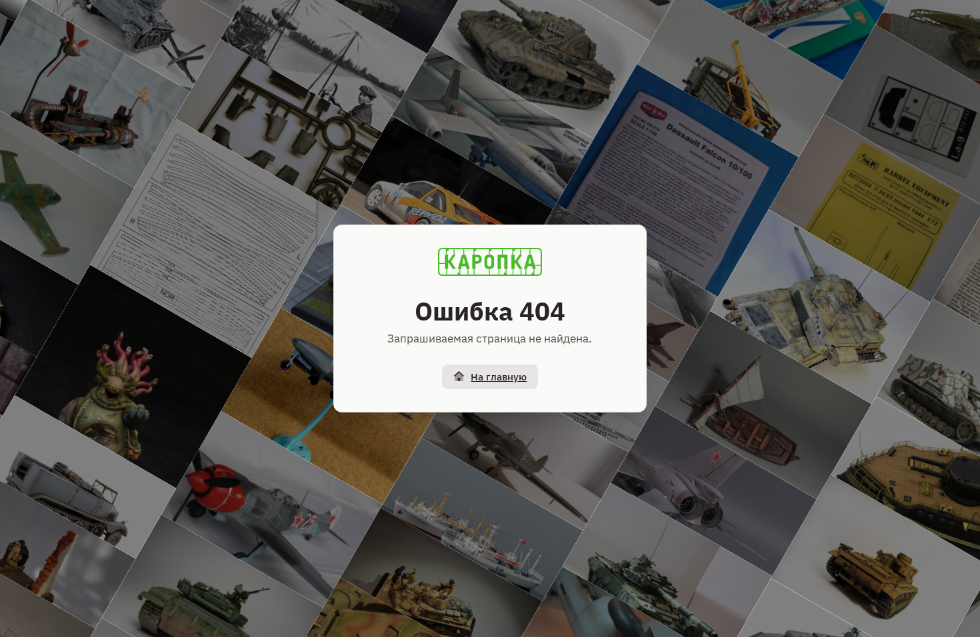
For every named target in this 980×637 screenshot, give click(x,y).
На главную (499, 376)
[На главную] (490, 262)
